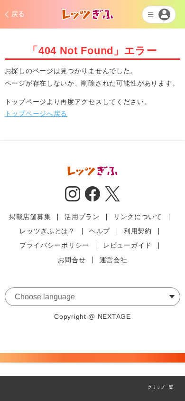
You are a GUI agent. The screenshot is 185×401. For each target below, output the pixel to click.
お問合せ (72, 260)
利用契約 (138, 231)
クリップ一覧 (160, 387)
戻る (18, 14)
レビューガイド (127, 245)
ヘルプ (99, 231)
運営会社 (114, 260)
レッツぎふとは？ (47, 231)
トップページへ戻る (36, 113)
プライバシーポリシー (54, 245)
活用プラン (82, 216)
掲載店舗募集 (30, 216)
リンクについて (137, 216)
